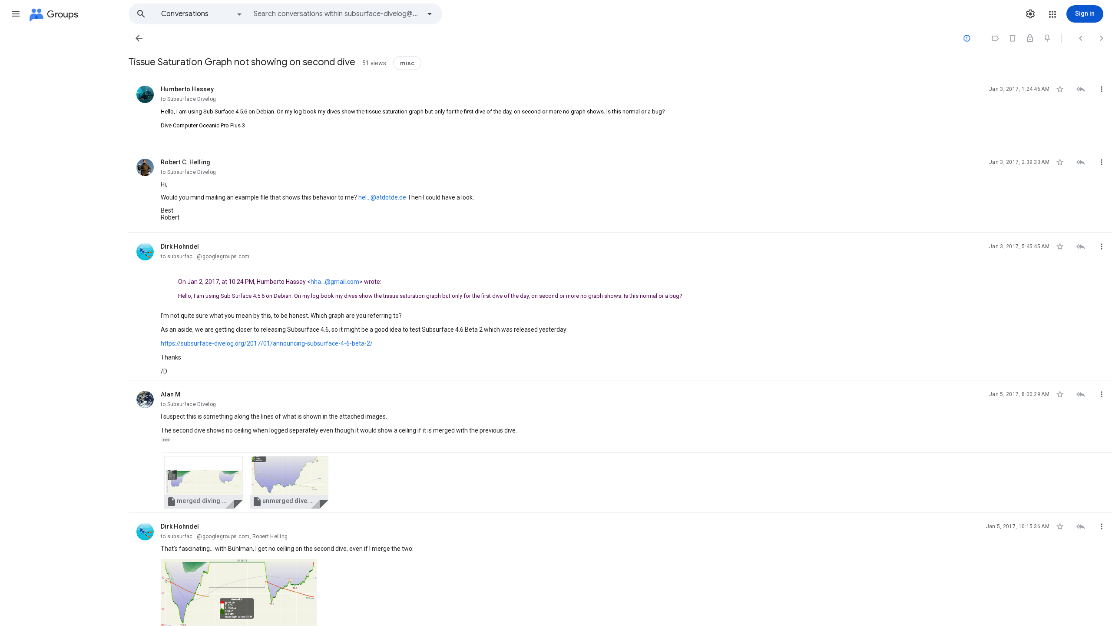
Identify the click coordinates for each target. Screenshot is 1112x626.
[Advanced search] (429, 14)
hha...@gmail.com (335, 281)
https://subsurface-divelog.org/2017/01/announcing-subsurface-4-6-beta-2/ (267, 343)
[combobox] (337, 14)
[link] (203, 482)
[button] (15, 13)
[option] (202, 14)
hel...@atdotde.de (382, 197)
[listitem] (620, 111)
